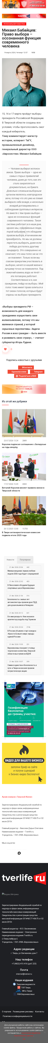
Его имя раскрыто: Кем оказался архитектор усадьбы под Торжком (22, 618)
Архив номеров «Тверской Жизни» (17, 797)
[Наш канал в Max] (19, 853)
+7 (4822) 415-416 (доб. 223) (24, 964)
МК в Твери (27, 991)
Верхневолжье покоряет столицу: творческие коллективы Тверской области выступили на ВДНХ (21, 651)
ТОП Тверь (26, 988)
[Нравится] (5, 349)
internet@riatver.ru (24, 974)
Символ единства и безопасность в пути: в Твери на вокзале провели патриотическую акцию (22, 668)
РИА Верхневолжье (26, 994)
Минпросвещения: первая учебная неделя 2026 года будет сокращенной (23, 572)
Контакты (39, 1011)
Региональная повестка (14, 24)
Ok (24, 1039)
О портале (6, 1011)
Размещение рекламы (23, 1011)
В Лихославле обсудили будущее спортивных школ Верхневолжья (21, 586)
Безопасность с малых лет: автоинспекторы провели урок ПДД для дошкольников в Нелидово (22, 602)
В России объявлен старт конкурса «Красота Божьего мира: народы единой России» (22, 634)
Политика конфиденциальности (17, 1016)
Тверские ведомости (26, 984)
